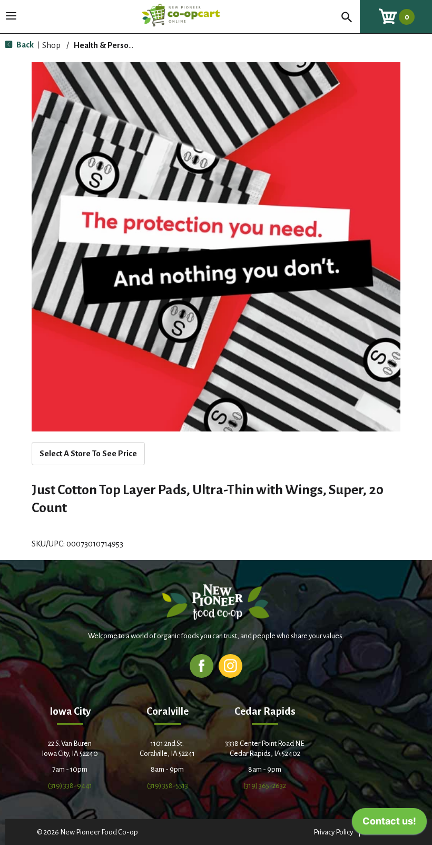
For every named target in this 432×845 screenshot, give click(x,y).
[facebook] (201, 665)
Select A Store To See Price (88, 453)
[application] (389, 824)
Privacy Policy (333, 832)
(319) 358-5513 (167, 786)
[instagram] (230, 665)
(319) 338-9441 (70, 786)
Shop (51, 45)
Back (24, 44)
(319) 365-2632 (264, 786)
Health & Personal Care (116, 45)
